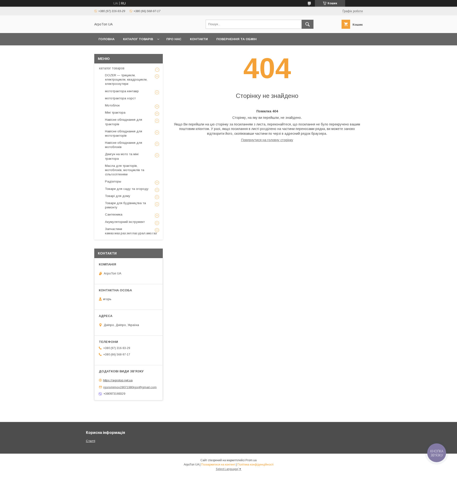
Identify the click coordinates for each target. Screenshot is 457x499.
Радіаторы (113, 181)
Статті (90, 441)
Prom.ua (251, 460)
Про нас (173, 39)
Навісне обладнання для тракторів (123, 122)
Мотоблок (112, 105)
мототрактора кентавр (122, 91)
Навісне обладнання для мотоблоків (123, 145)
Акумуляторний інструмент (125, 222)
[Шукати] (307, 24)
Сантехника (113, 214)
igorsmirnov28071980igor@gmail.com (130, 387)
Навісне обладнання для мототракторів (123, 133)
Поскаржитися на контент (218, 464)
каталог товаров (111, 68)
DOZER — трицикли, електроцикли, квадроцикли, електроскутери (126, 79)
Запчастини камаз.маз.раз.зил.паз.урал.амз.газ (131, 231)
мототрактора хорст (120, 98)
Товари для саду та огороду (127, 189)
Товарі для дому (117, 196)
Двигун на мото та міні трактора (122, 156)
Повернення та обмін (236, 39)
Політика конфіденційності (255, 464)
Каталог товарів (138, 39)
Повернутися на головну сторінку (267, 140)
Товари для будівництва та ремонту (125, 205)
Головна (106, 39)
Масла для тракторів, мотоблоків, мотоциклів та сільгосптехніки (124, 170)
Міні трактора (115, 112)
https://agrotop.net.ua (118, 380)
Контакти (199, 39)
